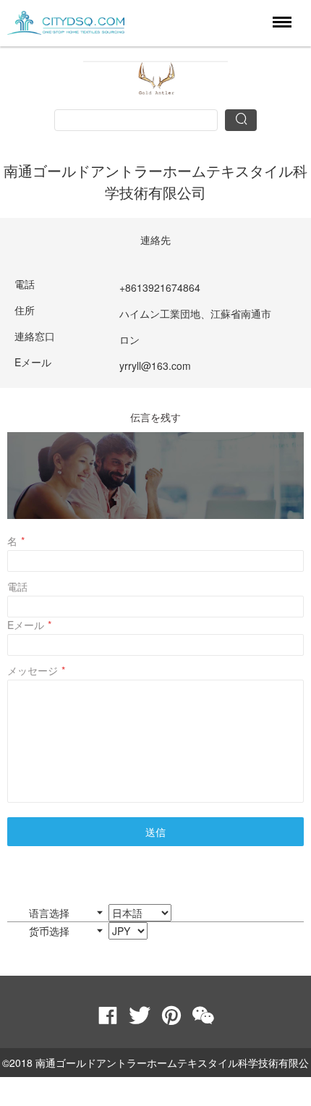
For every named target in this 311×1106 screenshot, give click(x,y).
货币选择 (50, 931)
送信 (155, 831)
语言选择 (50, 913)
